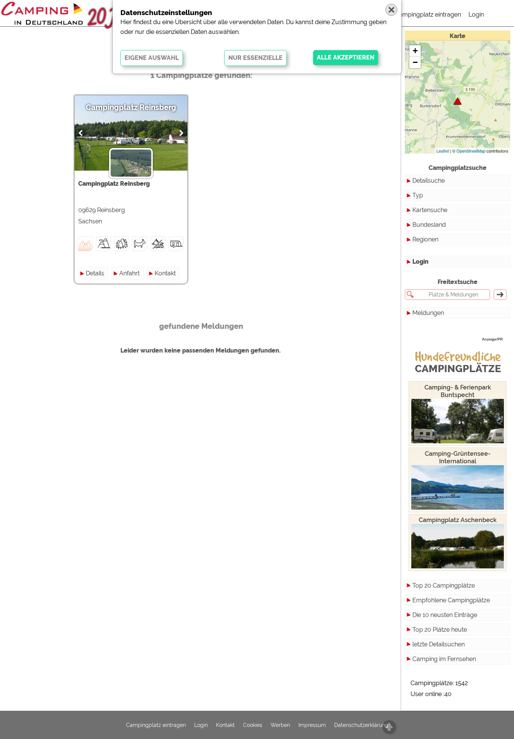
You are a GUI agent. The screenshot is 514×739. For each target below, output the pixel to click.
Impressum (312, 725)
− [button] (415, 62)
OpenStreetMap (470, 151)
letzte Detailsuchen (438, 644)
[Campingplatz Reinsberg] (457, 101)
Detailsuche (428, 180)
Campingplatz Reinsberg (131, 107)
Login (476, 14)
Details (95, 273)
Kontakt (165, 273)
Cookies (252, 725)
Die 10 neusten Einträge (444, 614)
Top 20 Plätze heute (439, 629)
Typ (417, 195)
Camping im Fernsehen (444, 659)
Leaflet (442, 151)
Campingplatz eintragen (428, 14)
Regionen (425, 239)
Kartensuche (429, 210)
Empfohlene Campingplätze (451, 600)
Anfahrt (129, 273)
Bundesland (429, 224)
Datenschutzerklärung (361, 725)
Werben (280, 725)
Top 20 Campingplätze (443, 585)
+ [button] (415, 50)
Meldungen (428, 312)
